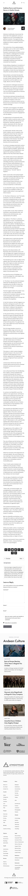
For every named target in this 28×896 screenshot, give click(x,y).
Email (5, 610)
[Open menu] (4, 2)
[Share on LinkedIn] (9, 549)
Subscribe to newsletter (11, 623)
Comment (5, 589)
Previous (8, 558)
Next (21, 558)
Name (5, 605)
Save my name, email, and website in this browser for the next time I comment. (14, 618)
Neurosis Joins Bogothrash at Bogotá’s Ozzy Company (13, 693)
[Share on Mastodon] (15, 549)
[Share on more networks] (23, 28)
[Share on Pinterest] (12, 553)
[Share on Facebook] (5, 549)
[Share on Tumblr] (22, 549)
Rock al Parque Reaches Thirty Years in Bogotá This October (13, 663)
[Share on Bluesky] (12, 549)
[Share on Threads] (19, 549)
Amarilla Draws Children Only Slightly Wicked (12, 722)
